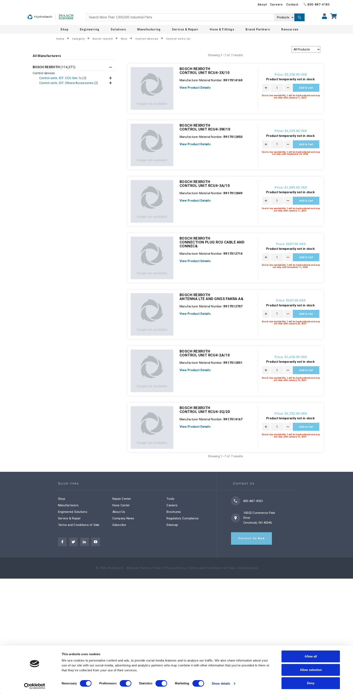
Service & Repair (69, 518)
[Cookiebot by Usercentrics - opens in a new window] (35, 686)
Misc (124, 38)
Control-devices (146, 38)
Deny (310, 683)
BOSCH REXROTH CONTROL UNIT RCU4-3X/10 (204, 71)
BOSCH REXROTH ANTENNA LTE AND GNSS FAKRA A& (212, 297)
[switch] (125, 683)
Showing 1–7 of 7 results (225, 55)
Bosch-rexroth (103, 38)
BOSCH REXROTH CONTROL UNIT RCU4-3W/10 (205, 127)
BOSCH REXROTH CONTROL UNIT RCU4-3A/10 (205, 184)
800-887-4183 (318, 4)
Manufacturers (68, 505)
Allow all (311, 656)
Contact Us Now (251, 538)
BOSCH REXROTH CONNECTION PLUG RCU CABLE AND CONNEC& (212, 242)
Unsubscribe (248, 568)
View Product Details (195, 87)
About (262, 4)
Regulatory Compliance (182, 518)
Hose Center (121, 505)
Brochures (173, 512)
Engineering (89, 29)
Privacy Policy (175, 568)
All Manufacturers (47, 56)
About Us (118, 512)
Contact (292, 4)
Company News (123, 518)
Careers (276, 4)
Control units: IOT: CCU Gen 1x (62, 78)
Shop (64, 29)
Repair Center (121, 499)
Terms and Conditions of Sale (78, 525)
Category (78, 38)
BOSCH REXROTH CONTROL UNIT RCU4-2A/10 (205, 353)
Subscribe (119, 525)
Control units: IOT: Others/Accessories (68, 83)
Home (60, 38)
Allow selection (311, 670)
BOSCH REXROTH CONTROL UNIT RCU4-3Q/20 (205, 410)
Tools (170, 499)
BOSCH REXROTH (54, 67)
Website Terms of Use (143, 568)
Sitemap (172, 525)
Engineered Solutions (72, 512)
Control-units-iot (178, 38)
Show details (221, 683)
